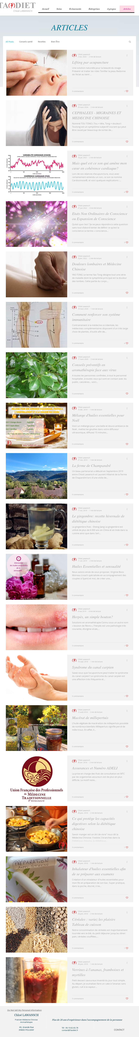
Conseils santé (25, 41)
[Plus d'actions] (127, 55)
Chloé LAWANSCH (22, 10)
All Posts (10, 41)
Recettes (42, 41)
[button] (111, 9)
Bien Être (55, 41)
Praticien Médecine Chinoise (26, 1019)
